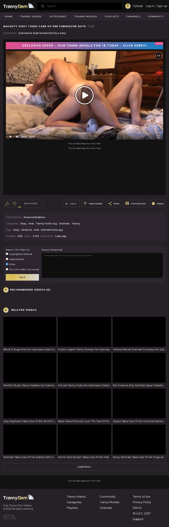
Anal (31, 223)
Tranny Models (85, 16)
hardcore (26, 229)
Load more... (84, 466)
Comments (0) (138, 203)
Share (116, 203)
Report (160, 203)
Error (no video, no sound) (24, 269)
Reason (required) (51, 249)
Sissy (23, 223)
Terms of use (141, 496)
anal (36, 229)
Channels (133, 16)
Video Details (95, 203)
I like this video (7, 203)
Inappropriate (16, 259)
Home (9, 16)
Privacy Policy (142, 502)
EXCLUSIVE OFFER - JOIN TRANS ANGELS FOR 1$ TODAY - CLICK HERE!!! (84, 45)
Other (12, 264)
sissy (16, 229)
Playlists (112, 16)
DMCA (137, 507)
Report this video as (18, 249)
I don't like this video (14, 203)
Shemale (64, 223)
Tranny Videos (30, 16)
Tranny (75, 223)
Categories (58, 16)
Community (156, 16)
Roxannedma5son (34, 217)
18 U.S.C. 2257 (142, 513)
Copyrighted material (20, 254)
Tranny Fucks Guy (46, 223)
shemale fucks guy (52, 229)
